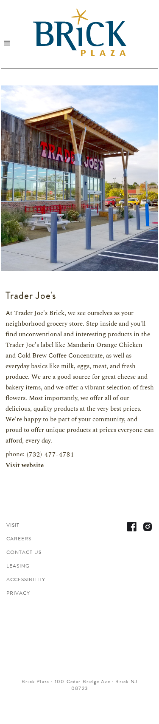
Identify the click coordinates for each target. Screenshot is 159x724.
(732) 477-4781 (50, 454)
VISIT (13, 525)
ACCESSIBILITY (25, 579)
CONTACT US (24, 552)
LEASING (18, 565)
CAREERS (18, 538)
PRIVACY (18, 593)
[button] (10, 43)
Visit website (25, 466)
